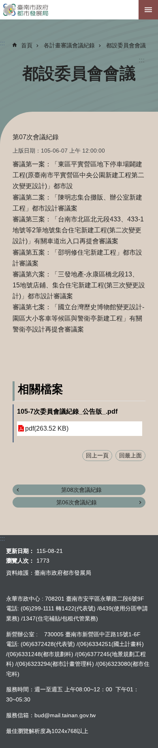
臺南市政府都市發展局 (79, 9)
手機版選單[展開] (148, 9)
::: (142, 60)
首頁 (26, 45)
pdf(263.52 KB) (46, 428)
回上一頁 (97, 455)
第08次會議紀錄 (81, 490)
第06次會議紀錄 (76, 502)
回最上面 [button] (130, 455)
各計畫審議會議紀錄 (69, 45)
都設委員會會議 (126, 45)
